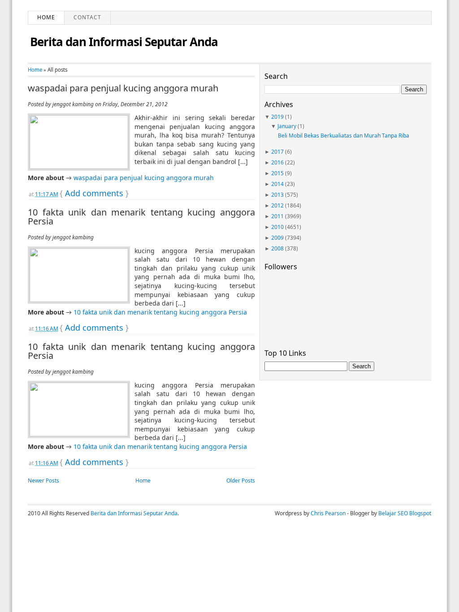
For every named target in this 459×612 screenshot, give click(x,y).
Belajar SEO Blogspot (404, 513)
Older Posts (240, 480)
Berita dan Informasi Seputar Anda (124, 42)
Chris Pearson (328, 513)
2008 (277, 248)
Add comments (94, 193)
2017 (277, 151)
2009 (277, 237)
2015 (277, 173)
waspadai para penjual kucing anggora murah (123, 88)
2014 (277, 184)
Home (46, 17)
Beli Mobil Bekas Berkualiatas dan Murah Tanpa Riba (343, 135)
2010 (277, 227)
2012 (277, 205)
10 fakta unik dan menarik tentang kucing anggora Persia (141, 217)
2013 (277, 194)
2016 (277, 162)
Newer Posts (43, 480)
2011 (277, 216)
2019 (277, 117)
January (286, 126)
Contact (87, 17)
